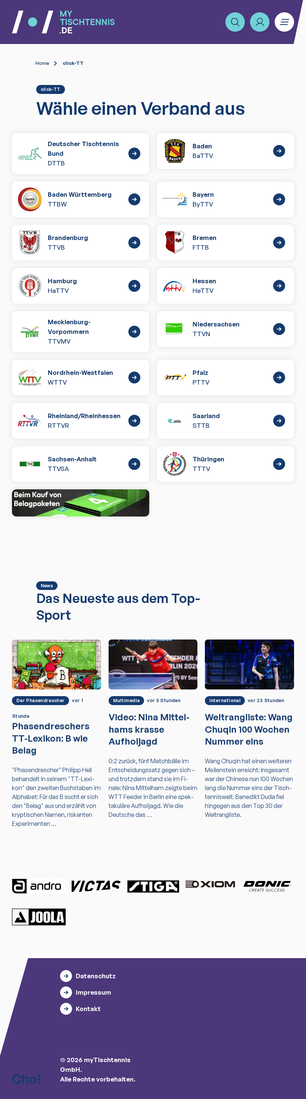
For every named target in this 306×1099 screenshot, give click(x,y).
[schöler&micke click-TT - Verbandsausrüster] (80, 503)
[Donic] (267, 886)
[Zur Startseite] (63, 22)
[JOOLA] (39, 917)
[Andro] (39, 886)
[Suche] (235, 22)
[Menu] (284, 22)
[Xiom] (210, 885)
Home (42, 63)
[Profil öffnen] (259, 22)
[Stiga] (153, 886)
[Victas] (96, 886)
